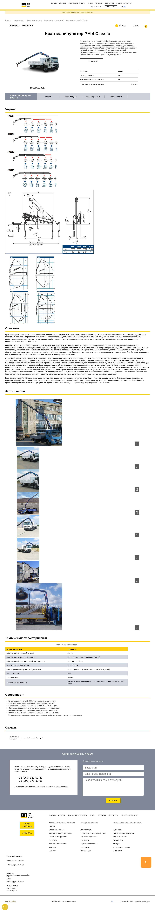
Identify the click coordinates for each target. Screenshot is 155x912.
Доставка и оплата (77, 3)
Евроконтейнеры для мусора (124, 833)
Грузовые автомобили (89, 844)
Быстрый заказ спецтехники (27, 825)
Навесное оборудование (58, 837)
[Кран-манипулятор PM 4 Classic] (77, 422)
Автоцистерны (118, 840)
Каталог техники (58, 3)
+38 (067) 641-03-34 (15, 860)
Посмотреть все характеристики (93, 84)
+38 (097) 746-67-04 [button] (95, 6)
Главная (8, 20)
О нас (90, 3)
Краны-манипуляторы (34, 20)
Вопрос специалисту (27, 833)
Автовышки (53, 840)
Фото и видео (71, 97)
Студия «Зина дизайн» (140, 901)
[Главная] (27, 5)
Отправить (113, 800)
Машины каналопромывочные (60, 833)
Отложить (122, 25)
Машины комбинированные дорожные (127, 823)
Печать (136, 25)
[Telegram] (19, 870)
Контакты (109, 3)
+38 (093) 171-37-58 (29, 780)
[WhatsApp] (9, 870)
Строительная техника (121, 847)
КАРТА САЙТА (10, 901)
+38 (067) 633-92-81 (29, 777)
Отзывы (99, 3)
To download (14, 736)
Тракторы (52, 847)
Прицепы (52, 850)
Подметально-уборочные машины (93, 833)
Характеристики (93, 97)
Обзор (48, 97)
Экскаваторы (86, 850)
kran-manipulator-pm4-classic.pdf (32, 738)
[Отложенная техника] (127, 25)
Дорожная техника (120, 837)
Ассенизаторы (86, 830)
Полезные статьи (124, 3)
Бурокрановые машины (89, 823)
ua (122, 7)
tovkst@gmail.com (15, 881)
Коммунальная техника (57, 844)
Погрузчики (85, 847)
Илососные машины (56, 830)
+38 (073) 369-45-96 (15, 865)
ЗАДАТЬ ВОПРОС (111, 6)
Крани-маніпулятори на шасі (53, 20)
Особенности (116, 97)
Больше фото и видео (37, 87)
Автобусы (116, 844)
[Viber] (14, 870)
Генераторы (117, 850)
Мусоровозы (117, 830)
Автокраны (85, 840)
